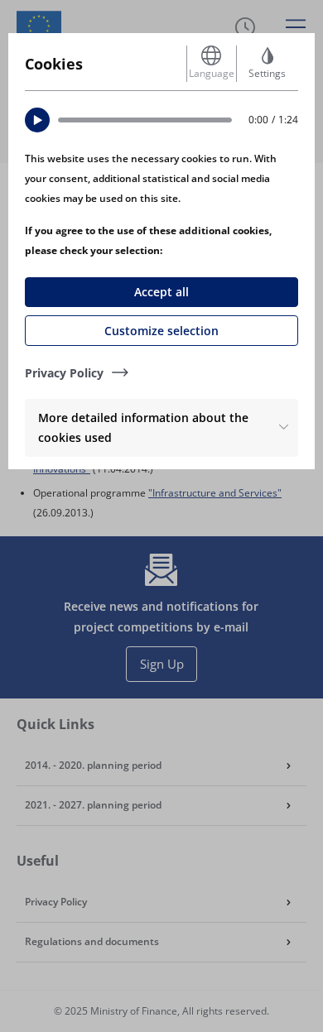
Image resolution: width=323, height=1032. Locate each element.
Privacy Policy (64, 373)
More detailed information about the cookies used (143, 427)
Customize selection (161, 330)
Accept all (161, 292)
